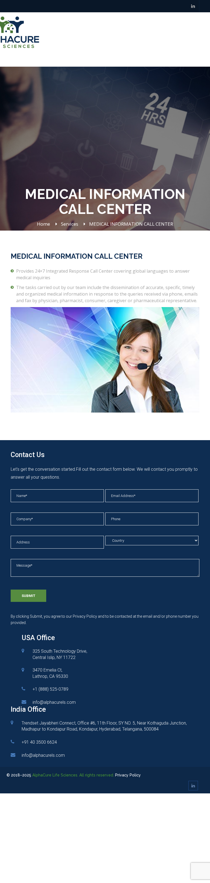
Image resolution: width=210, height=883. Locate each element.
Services (69, 224)
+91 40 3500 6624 (39, 742)
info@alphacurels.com (54, 702)
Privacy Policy (128, 775)
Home (43, 224)
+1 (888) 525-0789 (50, 689)
